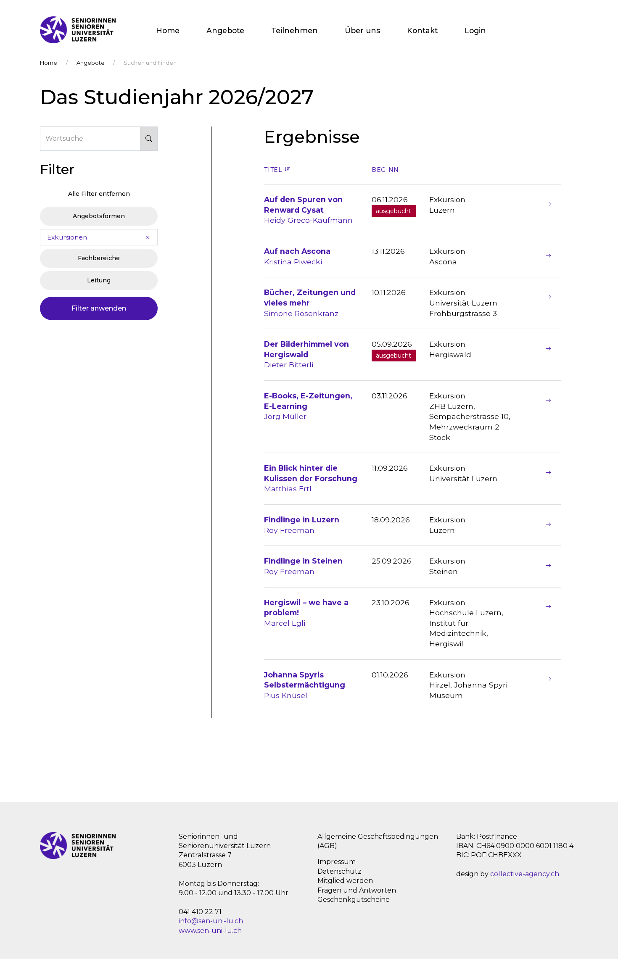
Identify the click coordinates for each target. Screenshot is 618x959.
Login (475, 30)
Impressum (336, 862)
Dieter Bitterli (306, 354)
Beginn (385, 170)
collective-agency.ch (524, 874)
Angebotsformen (99, 216)
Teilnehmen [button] (294, 30)
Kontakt (422, 30)
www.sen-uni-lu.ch (210, 931)
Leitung (99, 280)
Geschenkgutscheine (353, 900)
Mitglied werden (345, 881)
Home (168, 30)
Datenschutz (339, 871)
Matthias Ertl (310, 478)
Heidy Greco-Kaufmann (308, 209)
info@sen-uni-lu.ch (211, 921)
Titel (274, 170)
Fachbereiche (99, 258)
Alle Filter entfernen (99, 194)
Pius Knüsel (304, 685)
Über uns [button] (362, 30)
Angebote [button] (225, 30)
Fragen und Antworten (356, 890)
